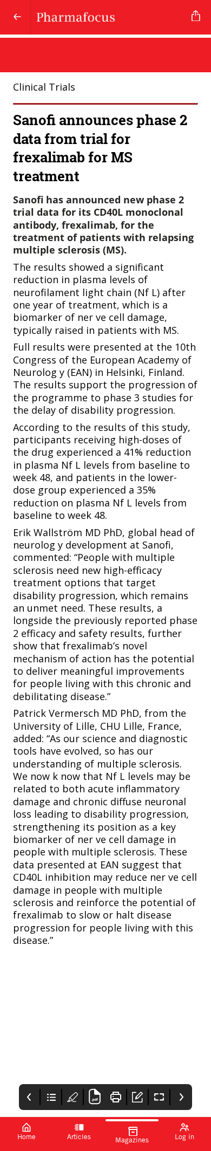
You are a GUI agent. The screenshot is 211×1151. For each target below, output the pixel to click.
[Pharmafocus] (109, 17)
